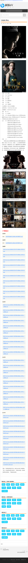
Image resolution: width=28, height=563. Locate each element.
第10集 (8, 506)
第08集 (14, 487)
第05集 (22, 484)
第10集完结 (4, 491)
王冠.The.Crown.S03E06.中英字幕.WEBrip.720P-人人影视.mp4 (13, 331)
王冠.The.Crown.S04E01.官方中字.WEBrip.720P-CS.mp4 (14, 250)
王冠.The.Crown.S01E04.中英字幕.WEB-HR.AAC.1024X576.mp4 (13, 432)
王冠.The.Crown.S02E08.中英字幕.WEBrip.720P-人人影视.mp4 (13, 397)
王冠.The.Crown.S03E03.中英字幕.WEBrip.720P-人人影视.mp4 (13, 316)
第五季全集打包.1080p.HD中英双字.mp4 (14, 243)
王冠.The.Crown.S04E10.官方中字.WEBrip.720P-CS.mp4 (14, 297)
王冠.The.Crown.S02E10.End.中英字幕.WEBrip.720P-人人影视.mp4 (14, 408)
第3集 (13, 484)
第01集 (3, 499)
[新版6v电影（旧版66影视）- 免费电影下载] (7, 3)
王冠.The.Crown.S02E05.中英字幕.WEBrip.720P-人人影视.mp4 (13, 382)
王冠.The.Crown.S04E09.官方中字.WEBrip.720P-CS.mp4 (14, 292)
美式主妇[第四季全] (21, 552)
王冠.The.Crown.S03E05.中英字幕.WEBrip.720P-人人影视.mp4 (13, 326)
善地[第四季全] (6, 549)
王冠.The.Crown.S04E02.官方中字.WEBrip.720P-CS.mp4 (14, 255)
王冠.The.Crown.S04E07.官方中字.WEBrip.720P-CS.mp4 (14, 281)
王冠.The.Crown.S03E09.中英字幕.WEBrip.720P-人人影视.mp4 (13, 347)
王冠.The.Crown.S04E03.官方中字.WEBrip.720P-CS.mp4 (14, 260)
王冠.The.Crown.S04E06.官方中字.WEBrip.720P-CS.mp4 (14, 276)
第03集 (14, 499)
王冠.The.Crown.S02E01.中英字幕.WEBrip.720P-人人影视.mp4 (13, 361)
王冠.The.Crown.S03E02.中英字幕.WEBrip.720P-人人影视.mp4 (13, 311)
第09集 (19, 487)
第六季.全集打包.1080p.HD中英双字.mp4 (14, 236)
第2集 (8, 484)
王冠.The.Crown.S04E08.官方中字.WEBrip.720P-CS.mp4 (14, 287)
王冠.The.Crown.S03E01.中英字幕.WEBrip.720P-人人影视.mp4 (13, 305)
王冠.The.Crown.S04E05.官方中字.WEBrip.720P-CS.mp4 (14, 271)
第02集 (8, 499)
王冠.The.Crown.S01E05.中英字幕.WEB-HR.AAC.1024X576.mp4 (13, 437)
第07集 (8, 487)
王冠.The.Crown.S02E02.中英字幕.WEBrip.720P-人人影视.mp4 (13, 366)
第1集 (3, 484)
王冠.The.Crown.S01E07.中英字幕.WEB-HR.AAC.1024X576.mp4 (13, 448)
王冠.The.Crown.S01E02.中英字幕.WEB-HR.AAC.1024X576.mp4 (13, 421)
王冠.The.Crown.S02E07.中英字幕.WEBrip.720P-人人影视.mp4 (13, 392)
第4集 (17, 484)
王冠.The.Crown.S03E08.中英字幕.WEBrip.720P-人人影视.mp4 (13, 342)
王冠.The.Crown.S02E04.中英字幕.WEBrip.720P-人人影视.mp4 (13, 376)
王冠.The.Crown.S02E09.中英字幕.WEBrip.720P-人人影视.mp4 (13, 403)
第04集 (19, 499)
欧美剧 (5, 23)
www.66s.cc (14, 561)
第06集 (3, 487)
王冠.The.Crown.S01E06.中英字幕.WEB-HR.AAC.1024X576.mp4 (13, 442)
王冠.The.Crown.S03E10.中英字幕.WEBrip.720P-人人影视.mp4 (13, 352)
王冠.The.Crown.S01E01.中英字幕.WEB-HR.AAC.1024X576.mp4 (13, 416)
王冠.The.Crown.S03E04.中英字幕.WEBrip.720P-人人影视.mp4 (13, 321)
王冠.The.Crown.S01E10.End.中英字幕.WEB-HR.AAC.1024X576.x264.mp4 (13, 463)
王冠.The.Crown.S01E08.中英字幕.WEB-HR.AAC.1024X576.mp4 (13, 453)
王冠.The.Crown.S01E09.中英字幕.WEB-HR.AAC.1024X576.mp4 (13, 458)
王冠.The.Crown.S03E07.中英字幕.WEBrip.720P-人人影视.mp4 (13, 337)
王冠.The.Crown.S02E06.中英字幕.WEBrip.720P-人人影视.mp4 (13, 387)
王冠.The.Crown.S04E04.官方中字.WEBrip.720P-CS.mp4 (14, 266)
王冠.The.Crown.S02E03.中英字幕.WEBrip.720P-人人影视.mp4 (13, 371)
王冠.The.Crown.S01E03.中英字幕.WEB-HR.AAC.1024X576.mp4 (13, 427)
